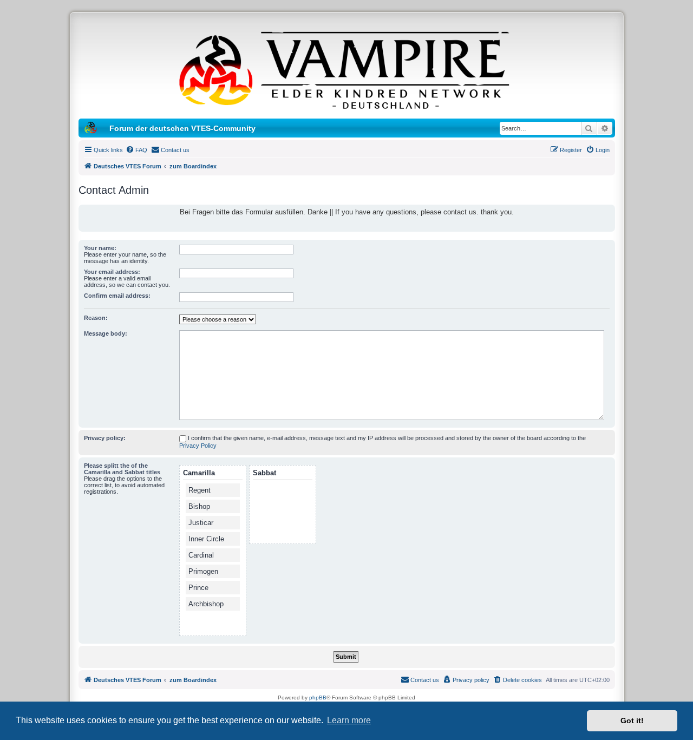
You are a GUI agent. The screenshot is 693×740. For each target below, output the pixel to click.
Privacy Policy (198, 445)
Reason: (96, 318)
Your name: (100, 248)
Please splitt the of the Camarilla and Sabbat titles (122, 468)
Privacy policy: (105, 438)
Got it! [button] (632, 720)
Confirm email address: (117, 295)
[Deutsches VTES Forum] (346, 68)
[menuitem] (136, 149)
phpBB (317, 697)
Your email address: (112, 272)
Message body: (105, 333)
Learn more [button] (349, 720)
